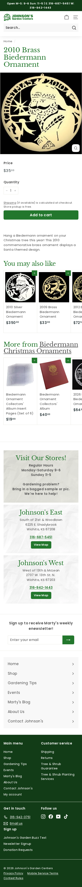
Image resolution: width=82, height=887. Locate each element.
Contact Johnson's (18, 788)
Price (8, 163)
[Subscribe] (68, 639)
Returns (47, 758)
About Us (10, 782)
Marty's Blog (13, 776)
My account (13, 794)
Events (9, 770)
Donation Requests (18, 850)
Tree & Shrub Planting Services (57, 776)
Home (8, 41)
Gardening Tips (15, 764)
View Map (41, 545)
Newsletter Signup (17, 844)
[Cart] (66, 17)
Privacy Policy (13, 873)
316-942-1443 (41, 587)
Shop (7, 758)
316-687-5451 (41, 537)
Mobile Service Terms (42, 873)
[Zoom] (76, 148)
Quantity (11, 182)
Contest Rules (13, 878)
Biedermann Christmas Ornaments (41, 348)
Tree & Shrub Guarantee (51, 766)
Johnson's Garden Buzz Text (25, 838)
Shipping (10, 202)
